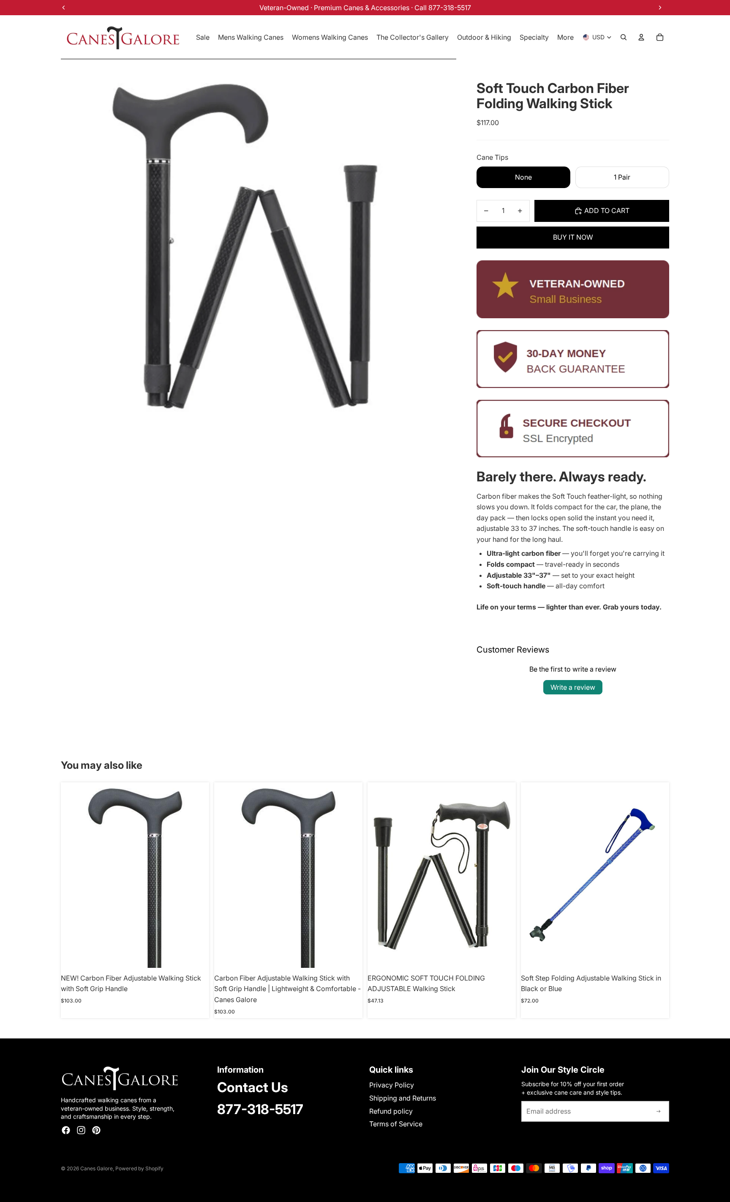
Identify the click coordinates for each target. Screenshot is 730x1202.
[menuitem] (565, 37)
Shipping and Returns (402, 1098)
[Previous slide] (380, 875)
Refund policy (391, 1111)
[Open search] (623, 37)
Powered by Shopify (139, 1168)
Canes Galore (96, 1168)
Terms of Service (395, 1124)
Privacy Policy (391, 1085)
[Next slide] (503, 875)
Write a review (572, 687)
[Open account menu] (641, 37)
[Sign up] (658, 1111)
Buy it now (573, 237)
